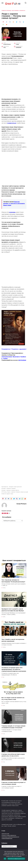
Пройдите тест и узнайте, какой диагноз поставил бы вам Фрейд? (13, 609)
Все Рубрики (15, 10)
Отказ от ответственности (9, 835)
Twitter (5, 358)
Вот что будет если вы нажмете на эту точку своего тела (13, 698)
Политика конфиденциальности (10, 836)
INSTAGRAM (22, 360)
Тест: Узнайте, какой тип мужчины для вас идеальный (13, 640)
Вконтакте (16, 356)
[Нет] (26, 855)
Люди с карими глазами (8, 488)
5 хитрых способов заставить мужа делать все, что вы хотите (13, 755)
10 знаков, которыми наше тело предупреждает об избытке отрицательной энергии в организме (14, 669)
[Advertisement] (14, 81)
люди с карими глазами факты (10, 490)
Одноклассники (7, 356)
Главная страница (6, 10)
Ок (5, 858)
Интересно (22, 10)
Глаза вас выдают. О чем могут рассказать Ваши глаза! (14, 203)
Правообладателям (7, 838)
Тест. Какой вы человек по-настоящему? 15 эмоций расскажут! (13, 580)
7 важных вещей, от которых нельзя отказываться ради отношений (13, 726)
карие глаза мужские (16, 486)
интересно (5, 486)
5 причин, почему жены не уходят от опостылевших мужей (14, 783)
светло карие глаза (7, 493)
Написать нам (5, 833)
